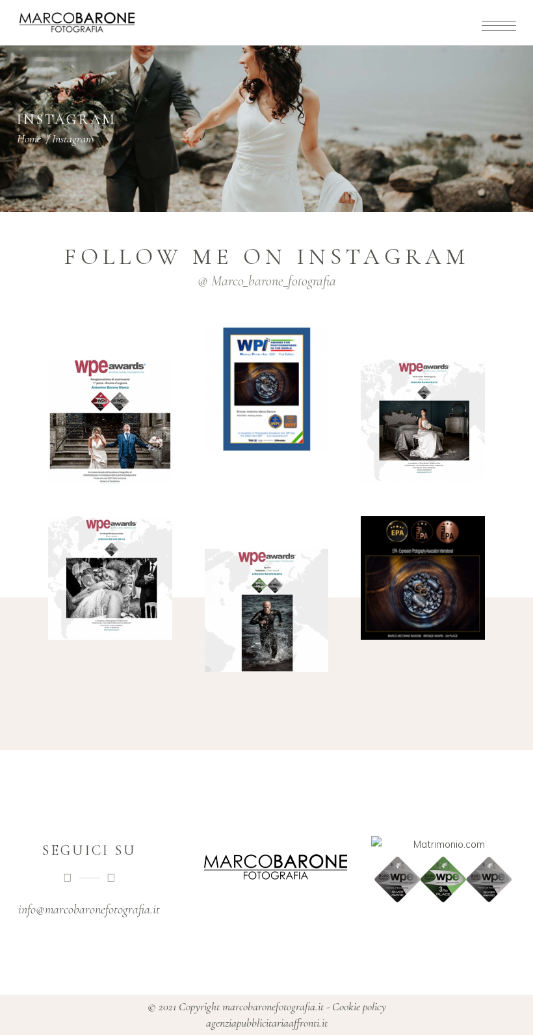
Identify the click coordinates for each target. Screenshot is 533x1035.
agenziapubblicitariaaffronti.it (267, 1022)
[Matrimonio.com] (443, 844)
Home (29, 138)
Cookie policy (359, 1006)
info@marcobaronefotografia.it (89, 909)
